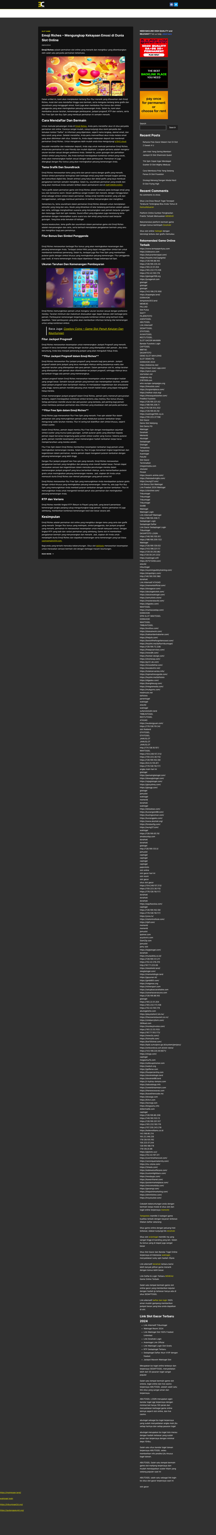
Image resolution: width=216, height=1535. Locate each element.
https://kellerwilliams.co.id (151, 1130)
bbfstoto (100, 546)
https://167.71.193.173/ (150, 1032)
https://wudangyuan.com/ (151, 723)
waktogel (144, 702)
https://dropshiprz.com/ (150, 573)
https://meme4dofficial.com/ (152, 585)
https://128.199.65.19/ (150, 411)
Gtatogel (144, 444)
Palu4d (143, 457)
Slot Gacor (144, 420)
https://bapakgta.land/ (150, 294)
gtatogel (143, 282)
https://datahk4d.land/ (150, 968)
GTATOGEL (145, 331)
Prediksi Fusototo (147, 399)
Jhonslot (143, 469)
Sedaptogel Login (148, 521)
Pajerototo (144, 451)
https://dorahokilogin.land (151, 1075)
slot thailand (145, 729)
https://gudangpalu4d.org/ (12, 1510)
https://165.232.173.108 (150, 270)
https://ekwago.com (149, 1097)
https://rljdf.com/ (147, 922)
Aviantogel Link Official (154, 1342)
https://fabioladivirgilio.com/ (152, 478)
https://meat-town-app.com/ (153, 368)
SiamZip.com (146, 940)
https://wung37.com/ (149, 481)
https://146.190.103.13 (150, 1118)
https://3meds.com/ (149, 1167)
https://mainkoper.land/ (10, 1492)
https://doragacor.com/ (150, 588)
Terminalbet (145, 463)
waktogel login (6, 1498)
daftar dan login (160, 1300)
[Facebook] (171, 4)
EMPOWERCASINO (114, 185)
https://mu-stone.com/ (150, 1164)
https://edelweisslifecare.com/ (153, 1170)
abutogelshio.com (148, 1011)
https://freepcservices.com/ (152, 650)
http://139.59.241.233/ (150, 555)
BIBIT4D (143, 350)
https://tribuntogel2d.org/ (11, 1504)
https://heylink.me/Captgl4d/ (153, 258)
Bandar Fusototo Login (150, 343)
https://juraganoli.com (150, 279)
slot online (144, 870)
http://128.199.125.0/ (149, 849)
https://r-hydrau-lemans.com (153, 1081)
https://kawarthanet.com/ (151, 1179)
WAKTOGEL (145, 607)
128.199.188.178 (147, 1146)
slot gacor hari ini (147, 873)
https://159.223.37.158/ (150, 417)
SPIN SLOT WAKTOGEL (150, 616)
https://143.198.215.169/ (151, 291)
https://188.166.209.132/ (151, 539)
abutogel (144, 1420)
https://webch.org (148, 1066)
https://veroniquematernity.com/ (154, 1161)
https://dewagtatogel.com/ (152, 778)
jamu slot (144, 947)
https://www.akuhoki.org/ (151, 821)
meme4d (144, 800)
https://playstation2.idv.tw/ (152, 1014)
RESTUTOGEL (146, 337)
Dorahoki (167, 225)
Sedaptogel (145, 441)
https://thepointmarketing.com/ (154, 1191)
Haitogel (158, 231)
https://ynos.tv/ (146, 916)
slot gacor (144, 879)
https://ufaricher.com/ (149, 490)
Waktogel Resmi (151, 1328)
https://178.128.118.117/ (150, 766)
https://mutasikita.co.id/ (150, 956)
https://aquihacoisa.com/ (151, 904)
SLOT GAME (46, 31)
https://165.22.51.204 (149, 267)
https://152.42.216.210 (150, 962)
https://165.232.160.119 (150, 1124)
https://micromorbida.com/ (152, 1185)
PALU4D (143, 307)
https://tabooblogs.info (150, 1084)
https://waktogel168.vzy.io (151, 414)
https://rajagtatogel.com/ (151, 781)
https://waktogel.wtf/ (149, 558)
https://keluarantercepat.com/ (153, 255)
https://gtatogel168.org (150, 276)
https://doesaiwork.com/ (151, 631)
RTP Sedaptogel (151, 1349)
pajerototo (144, 867)
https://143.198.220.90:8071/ (153, 1051)
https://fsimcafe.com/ (149, 1038)
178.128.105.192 (147, 1139)
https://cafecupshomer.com (152, 1063)
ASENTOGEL (145, 319)
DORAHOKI (145, 298)
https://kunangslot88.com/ (152, 812)
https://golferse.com (149, 1069)
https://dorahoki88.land (150, 1078)
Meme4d (144, 435)
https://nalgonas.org (149, 983)
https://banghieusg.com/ (151, 683)
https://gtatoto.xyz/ (148, 1152)
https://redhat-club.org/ (150, 392)
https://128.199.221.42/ (150, 402)
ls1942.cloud (120, 141)
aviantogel (153, 1237)
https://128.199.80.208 (150, 1115)
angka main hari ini (148, 769)
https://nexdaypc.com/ (150, 1176)
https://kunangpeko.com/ (151, 818)
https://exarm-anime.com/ (151, 475)
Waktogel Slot (165, 1360)
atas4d (143, 564)
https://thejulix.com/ (149, 637)
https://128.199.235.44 (150, 264)
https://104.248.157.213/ (151, 754)
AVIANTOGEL (146, 334)
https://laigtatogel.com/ (150, 950)
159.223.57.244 (147, 1143)
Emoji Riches (81, 126)
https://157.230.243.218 (150, 1127)
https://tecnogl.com (148, 1103)
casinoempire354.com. (52, 541)
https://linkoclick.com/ (150, 386)
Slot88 (143, 506)
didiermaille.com (147, 1109)
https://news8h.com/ (149, 653)
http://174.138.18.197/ (149, 748)
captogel (144, 855)
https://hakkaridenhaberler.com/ (154, 634)
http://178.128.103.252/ (150, 408)
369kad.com (145, 1023)
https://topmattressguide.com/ (153, 674)
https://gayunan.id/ (148, 977)
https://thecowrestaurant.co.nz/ (154, 1017)
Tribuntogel (145, 493)
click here (167, 34)
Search (143, 123)
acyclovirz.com (146, 937)
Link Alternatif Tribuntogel (155, 1325)
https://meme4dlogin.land (151, 974)
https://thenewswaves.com (152, 1090)
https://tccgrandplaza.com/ (152, 389)
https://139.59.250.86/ (150, 552)
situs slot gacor (147, 882)
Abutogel (144, 438)
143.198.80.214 (147, 1133)
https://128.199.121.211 (150, 959)
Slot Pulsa (144, 310)
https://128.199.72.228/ (150, 647)
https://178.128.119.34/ (150, 726)
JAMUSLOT (145, 738)
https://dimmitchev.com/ (151, 1195)
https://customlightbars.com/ (153, 1173)
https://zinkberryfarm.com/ (152, 1020)
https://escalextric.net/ (150, 668)
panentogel (145, 699)
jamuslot (143, 794)
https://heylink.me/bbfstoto (152, 677)
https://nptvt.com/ (148, 371)
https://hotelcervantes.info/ (152, 671)
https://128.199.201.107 (150, 1121)
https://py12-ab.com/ (149, 662)
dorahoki (144, 579)
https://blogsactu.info (149, 1106)
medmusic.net (146, 692)
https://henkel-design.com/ (152, 656)
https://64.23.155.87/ (149, 763)
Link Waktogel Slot (152, 1332)
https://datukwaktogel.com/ (152, 595)
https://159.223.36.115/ (150, 757)
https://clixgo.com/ (148, 1054)
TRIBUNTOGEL (146, 625)
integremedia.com (148, 466)
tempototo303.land (148, 301)
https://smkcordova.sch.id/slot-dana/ (156, 1048)
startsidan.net (146, 374)
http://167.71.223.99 (149, 965)
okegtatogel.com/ (148, 971)
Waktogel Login (147, 512)
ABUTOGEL (145, 322)
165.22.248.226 (147, 1136)
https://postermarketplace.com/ (154, 1182)
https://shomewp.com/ (150, 659)
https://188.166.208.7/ (150, 405)
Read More (48, 554)
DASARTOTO (145, 353)
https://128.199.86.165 (150, 261)
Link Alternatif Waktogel (150, 515)
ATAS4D (143, 720)
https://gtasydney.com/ (150, 784)
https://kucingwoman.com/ (152, 815)
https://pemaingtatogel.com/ (152, 775)
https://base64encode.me (151, 1094)
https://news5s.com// (149, 1035)
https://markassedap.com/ (152, 610)
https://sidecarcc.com (149, 252)
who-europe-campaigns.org (152, 383)
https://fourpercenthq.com (151, 1072)
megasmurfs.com (148, 1060)
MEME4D (169, 216)
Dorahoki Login (154, 1339)
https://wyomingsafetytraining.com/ (156, 570)
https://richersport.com (150, 986)
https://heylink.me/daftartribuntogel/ (156, 643)
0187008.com (146, 380)
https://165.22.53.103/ (150, 1029)
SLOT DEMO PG (147, 359)
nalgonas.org (146, 377)
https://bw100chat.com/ (151, 1041)
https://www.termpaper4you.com (155, 249)
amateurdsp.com (147, 836)
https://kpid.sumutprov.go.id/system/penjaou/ (160, 1045)
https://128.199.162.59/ (150, 760)
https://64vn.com (147, 1100)
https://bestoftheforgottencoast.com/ (156, 640)
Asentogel (144, 454)
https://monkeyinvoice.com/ (152, 1026)
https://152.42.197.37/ (150, 1155)
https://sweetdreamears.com (153, 1087)
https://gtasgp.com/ (149, 787)
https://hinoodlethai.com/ (151, 665)
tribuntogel (145, 567)
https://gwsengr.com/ (149, 1188)
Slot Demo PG (146, 426)
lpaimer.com (145, 934)
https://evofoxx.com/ (149, 628)
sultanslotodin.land (148, 711)
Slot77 (143, 313)
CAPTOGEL (145, 347)
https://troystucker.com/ (150, 1198)
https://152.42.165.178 (150, 273)
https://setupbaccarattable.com (154, 989)
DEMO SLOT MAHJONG (150, 356)
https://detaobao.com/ (150, 809)
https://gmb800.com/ (149, 980)
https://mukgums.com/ (150, 689)
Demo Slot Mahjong (149, 423)
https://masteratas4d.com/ (152, 601)
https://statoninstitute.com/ (152, 919)
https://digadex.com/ (149, 604)
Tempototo (145, 448)
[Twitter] (176, 4)
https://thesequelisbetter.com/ (153, 396)
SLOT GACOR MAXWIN (150, 340)
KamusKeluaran (147, 207)
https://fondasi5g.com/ (150, 824)
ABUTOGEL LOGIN (148, 1399)
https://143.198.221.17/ (150, 549)
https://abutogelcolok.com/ (152, 591)
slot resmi (144, 876)
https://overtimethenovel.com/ (153, 1158)
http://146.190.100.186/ (150, 576)
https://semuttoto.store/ (150, 598)
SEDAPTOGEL (146, 328)
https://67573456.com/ (150, 561)
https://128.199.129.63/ (150, 546)
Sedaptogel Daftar (148, 524)
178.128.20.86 (146, 1149)
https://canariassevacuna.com (153, 992)
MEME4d (169, 1276)
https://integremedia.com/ (151, 686)
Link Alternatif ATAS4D (150, 582)
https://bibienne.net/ (149, 365)
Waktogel (144, 429)
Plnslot (143, 472)
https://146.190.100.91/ (150, 536)
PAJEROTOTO (146, 316)
